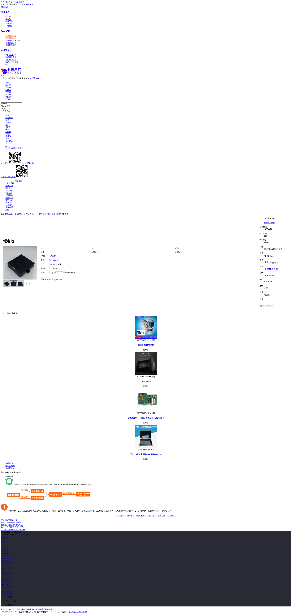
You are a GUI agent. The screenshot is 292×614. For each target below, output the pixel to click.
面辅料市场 (5, 566)
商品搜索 (120, 516)
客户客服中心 (6, 537)
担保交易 (11, 522)
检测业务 (9, 193)
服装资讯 (37, 609)
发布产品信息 (10, 36)
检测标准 (9, 188)
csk (6, 125)
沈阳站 (8, 97)
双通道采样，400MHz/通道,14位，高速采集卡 (146, 418)
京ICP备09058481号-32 (78, 612)
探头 (7, 129)
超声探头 (9, 141)
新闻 (7, 210)
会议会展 (9, 207)
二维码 (21, 2)
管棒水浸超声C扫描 (146, 345)
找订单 (8, 16)
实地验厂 (12, 525)
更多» (16, 313)
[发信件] (274, 269)
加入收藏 (130, 516)
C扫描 (7, 127)
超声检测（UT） (30, 214)
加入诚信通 (5, 582)
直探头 (8, 122)
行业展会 (9, 26)
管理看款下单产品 (12, 40)
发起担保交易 (6, 594)
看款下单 (9, 21)
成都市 (8, 94)
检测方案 (9, 190)
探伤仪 (8, 132)
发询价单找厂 (6, 563)
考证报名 (9, 195)
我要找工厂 (5, 561)
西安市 (8, 92)
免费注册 (29, 4)
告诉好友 (141, 516)
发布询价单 (5, 111)
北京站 (8, 85)
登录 (21, 4)
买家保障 (10, 520)
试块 (7, 115)
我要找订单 (5, 570)
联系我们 (4, 542)
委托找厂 (12, 527)
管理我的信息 (10, 43)
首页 (11, 214)
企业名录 (9, 202)
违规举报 (161, 516)
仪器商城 (9, 186)
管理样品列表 (10, 45)
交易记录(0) (10, 468)
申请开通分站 (33, 78)
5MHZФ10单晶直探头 (14, 148)
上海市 (8, 87)
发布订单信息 (10, 38)
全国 (3, 76)
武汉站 (8, 99)
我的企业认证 (10, 60)
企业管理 (5, 50)
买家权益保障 (6, 592)
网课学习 (9, 198)
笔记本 (8, 139)
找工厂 (8, 19)
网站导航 (4, 7)
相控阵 (8, 136)
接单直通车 (5, 575)
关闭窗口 (171, 516)
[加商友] (267, 269)
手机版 (15, 2)
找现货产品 (5, 556)
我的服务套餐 (10, 57)
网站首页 (8, 2)
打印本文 (151, 516)
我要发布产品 (6, 580)
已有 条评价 (54, 260)
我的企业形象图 (11, 62)
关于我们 (4, 544)
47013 (7, 134)
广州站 (8, 90)
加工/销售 (5, 31)
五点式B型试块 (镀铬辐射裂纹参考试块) (146, 454)
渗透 (7, 120)
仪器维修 (9, 205)
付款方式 (4, 546)
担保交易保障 (6, 587)
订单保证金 (5, 589)
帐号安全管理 (10, 64)
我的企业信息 (10, 55)
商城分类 (18, 181)
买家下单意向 (6, 573)
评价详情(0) (10, 466)
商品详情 (9, 463)
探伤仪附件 (56, 214)
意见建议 (4, 551)
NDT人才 (9, 200)
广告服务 (4, 549)
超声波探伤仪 (44, 214)
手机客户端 (13, 530)
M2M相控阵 (146, 381)
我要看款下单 (6, 558)
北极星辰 (9, 118)
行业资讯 (9, 24)
